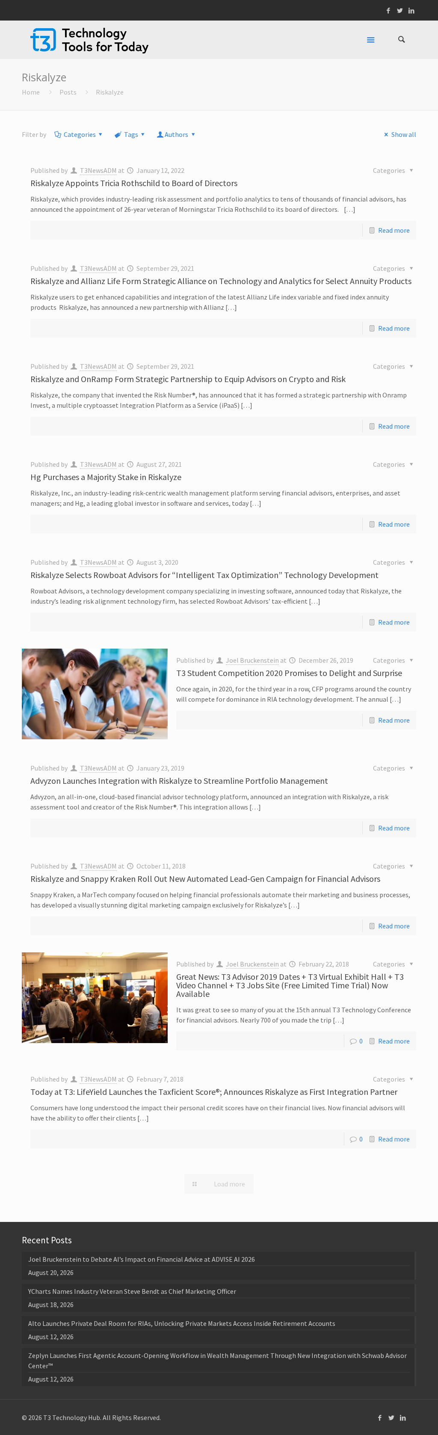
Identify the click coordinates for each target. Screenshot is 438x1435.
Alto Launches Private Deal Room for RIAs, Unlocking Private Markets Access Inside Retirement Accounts (181, 1323)
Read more (394, 230)
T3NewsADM (98, 170)
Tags (131, 134)
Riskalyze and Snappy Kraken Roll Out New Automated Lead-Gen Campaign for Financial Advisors (205, 878)
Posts (68, 92)
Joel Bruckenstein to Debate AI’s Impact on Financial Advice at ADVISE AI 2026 (141, 1259)
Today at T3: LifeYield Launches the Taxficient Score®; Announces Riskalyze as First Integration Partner (213, 1091)
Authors (176, 134)
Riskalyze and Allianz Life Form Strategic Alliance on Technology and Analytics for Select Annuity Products (220, 281)
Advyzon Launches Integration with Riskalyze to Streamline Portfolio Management (179, 780)
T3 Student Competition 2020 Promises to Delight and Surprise (289, 672)
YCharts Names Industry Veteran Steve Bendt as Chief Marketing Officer (132, 1291)
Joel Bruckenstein (252, 660)
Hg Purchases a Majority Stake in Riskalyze (105, 476)
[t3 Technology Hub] (89, 40)
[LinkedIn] (411, 10)
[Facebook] (388, 10)
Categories (80, 134)
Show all (403, 134)
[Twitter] (400, 10)
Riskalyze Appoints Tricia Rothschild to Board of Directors (133, 183)
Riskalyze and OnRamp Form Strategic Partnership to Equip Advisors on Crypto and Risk (188, 379)
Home (31, 92)
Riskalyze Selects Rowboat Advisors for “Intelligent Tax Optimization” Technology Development (204, 574)
